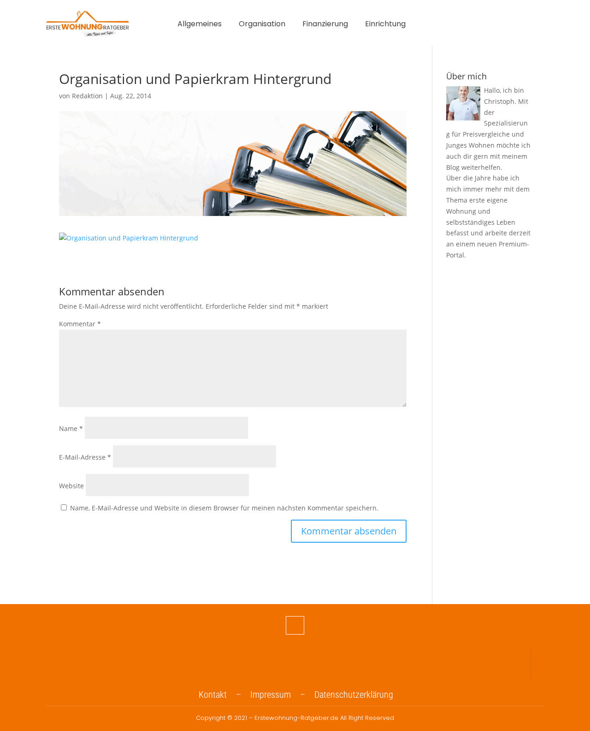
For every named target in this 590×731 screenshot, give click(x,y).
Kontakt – (224, 694)
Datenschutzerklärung (353, 694)
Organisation (262, 25)
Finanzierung (325, 25)
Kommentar (80, 323)
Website (71, 485)
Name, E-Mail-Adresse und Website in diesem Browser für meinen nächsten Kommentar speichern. (224, 507)
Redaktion (87, 95)
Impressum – (282, 694)
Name (71, 428)
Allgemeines (199, 25)
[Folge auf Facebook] (295, 625)
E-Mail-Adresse (85, 457)
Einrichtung (385, 25)
